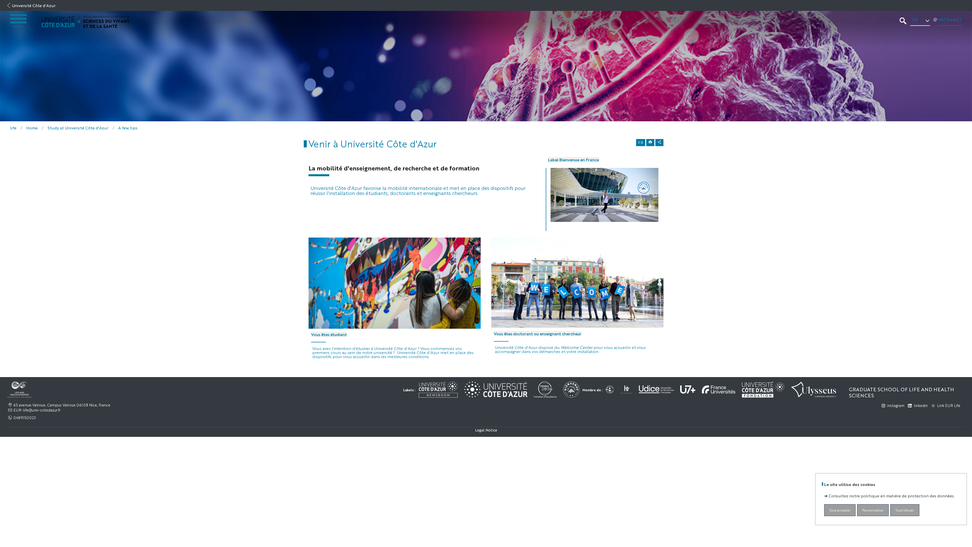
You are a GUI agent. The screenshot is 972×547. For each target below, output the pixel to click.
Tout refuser (904, 510)
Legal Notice (486, 429)
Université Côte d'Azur (33, 5)
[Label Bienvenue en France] (604, 195)
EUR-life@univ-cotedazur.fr (36, 410)
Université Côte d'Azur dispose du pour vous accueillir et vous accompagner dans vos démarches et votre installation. (570, 349)
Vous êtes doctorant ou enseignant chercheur (537, 333)
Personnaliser (873, 510)
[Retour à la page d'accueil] (86, 21)
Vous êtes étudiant (329, 334)
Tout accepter (839, 510)
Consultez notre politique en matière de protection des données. (891, 495)
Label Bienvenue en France (573, 159)
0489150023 (24, 417)
